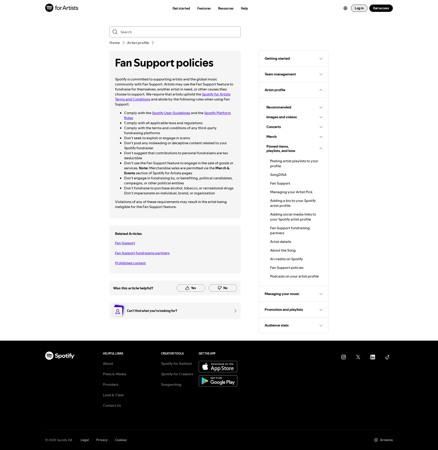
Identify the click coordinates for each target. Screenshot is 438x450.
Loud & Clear (113, 394)
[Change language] (345, 8)
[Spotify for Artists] (62, 8)
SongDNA (278, 174)
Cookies (121, 440)
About (108, 363)
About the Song (283, 250)
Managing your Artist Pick (291, 191)
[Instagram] (343, 357)
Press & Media (114, 373)
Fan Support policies (286, 267)
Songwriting (171, 384)
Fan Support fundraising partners (142, 252)
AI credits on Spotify (286, 258)
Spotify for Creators (177, 373)
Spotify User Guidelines (171, 112)
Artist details (280, 241)
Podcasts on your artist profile (294, 276)
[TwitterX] (358, 357)
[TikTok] (387, 357)
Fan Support (125, 242)
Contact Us (112, 405)
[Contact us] (234, 310)
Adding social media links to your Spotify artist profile (293, 217)
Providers (110, 384)
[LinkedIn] (372, 357)
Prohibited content (130, 262)
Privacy (102, 440)
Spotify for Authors (176, 363)
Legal (85, 440)
